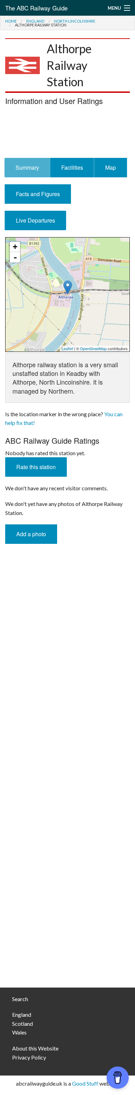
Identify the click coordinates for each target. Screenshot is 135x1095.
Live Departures (35, 220)
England (35, 21)
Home (11, 21)
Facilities (72, 167)
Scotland (22, 1023)
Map (110, 167)
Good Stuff (85, 1083)
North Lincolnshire (74, 21)
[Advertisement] (67, 133)
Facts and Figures (38, 194)
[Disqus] (67, 702)
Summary (27, 167)
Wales (19, 1032)
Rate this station (36, 467)
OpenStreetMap (93, 348)
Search (20, 999)
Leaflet (67, 348)
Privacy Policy (29, 1057)
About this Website (35, 1048)
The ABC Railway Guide (36, 7)
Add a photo (31, 534)
